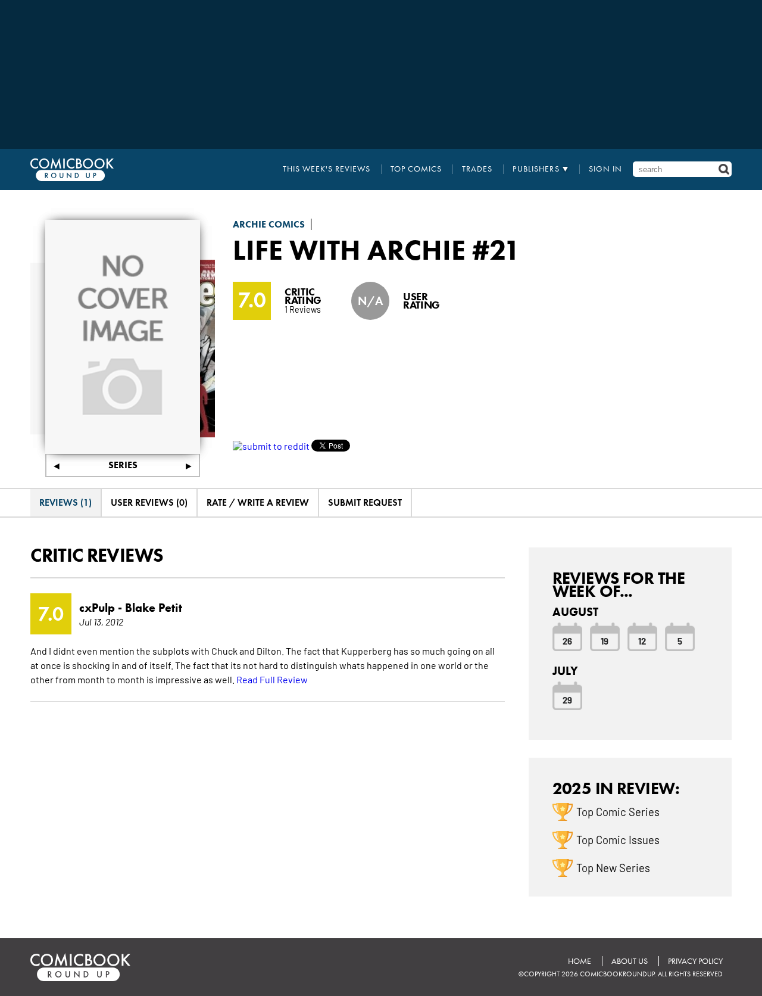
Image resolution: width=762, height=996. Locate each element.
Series (123, 465)
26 (567, 640)
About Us (629, 961)
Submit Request (365, 502)
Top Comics (416, 169)
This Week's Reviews (326, 169)
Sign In (605, 169)
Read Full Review (272, 679)
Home (579, 961)
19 (604, 640)
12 (642, 640)
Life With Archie (349, 249)
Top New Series (613, 867)
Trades (477, 169)
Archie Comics (269, 224)
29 (567, 699)
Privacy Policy (695, 961)
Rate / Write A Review (258, 502)
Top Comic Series (618, 811)
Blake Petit (153, 607)
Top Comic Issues (618, 839)
